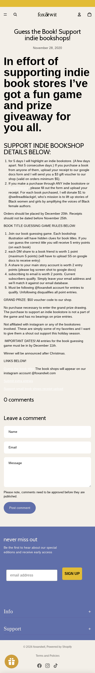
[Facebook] (39, 665)
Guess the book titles (19, 369)
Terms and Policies (47, 655)
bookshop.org (19, 188)
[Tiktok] (55, 665)
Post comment (19, 508)
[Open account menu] (79, 14)
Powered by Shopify (59, 646)
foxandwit (39, 646)
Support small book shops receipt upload (33, 389)
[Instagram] (47, 665)
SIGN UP (72, 574)
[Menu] (5, 14)
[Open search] (15, 14)
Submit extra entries (18, 381)
